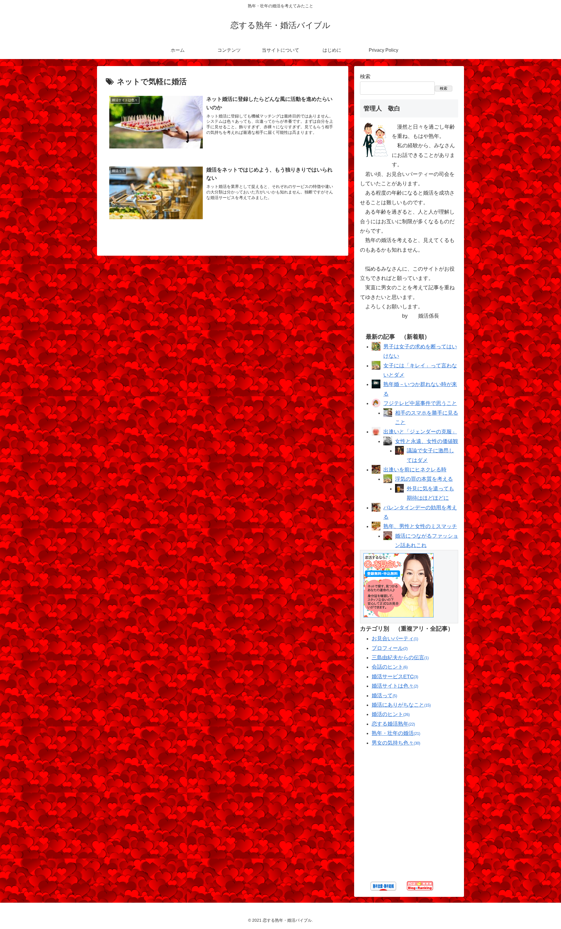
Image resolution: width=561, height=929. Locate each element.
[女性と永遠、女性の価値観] (387, 444)
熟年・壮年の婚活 (395, 733)
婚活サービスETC (394, 676)
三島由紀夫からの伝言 (399, 657)
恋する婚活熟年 (393, 724)
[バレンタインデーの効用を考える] (376, 510)
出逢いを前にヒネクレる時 (414, 470)
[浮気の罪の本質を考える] (387, 481)
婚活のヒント (390, 714)
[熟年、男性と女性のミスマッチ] (376, 529)
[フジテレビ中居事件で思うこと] (376, 406)
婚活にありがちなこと (401, 705)
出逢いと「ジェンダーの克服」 (420, 432)
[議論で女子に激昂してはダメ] (399, 453)
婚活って (384, 695)
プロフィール (389, 648)
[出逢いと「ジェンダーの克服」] (376, 434)
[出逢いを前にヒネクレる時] (376, 472)
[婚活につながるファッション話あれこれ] (387, 538)
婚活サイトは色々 (394, 686)
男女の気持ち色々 (395, 743)
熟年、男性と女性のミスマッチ (420, 526)
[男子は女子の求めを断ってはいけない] (376, 349)
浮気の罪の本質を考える (424, 479)
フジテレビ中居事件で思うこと (420, 403)
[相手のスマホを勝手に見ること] (387, 415)
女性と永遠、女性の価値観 (426, 441)
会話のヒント (389, 667)
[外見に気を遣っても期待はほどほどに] (399, 491)
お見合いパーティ (394, 638)
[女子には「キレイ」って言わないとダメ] (376, 368)
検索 (365, 76)
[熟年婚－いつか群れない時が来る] (376, 387)
